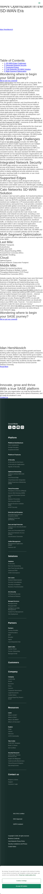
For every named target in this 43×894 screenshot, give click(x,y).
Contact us (4, 397)
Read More (4, 366)
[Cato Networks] (6, 3)
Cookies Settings (21, 881)
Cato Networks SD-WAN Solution (17, 69)
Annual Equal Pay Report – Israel (16, 698)
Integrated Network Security (15, 65)
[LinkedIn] (14, 427)
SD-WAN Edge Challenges (15, 63)
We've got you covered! (8, 81)
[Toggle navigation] (39, 3)
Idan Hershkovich (6, 29)
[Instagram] (22, 427)
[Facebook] (18, 427)
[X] (9, 427)
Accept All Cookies (21, 886)
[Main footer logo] (18, 411)
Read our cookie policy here (27, 875)
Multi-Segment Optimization (15, 71)
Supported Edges (11, 67)
